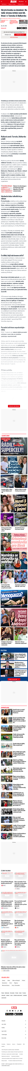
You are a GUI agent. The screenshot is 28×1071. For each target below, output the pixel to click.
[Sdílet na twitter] (20, 28)
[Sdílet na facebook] (18, 28)
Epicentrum (4, 982)
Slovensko (12, 993)
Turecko (24, 993)
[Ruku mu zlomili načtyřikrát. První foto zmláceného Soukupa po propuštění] (6, 819)
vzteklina (25, 995)
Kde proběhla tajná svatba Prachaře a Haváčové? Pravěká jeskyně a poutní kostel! (19, 754)
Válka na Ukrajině (16, 980)
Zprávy (3, 980)
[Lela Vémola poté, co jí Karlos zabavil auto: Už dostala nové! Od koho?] (6, 795)
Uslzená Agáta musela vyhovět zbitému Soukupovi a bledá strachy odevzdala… (19, 786)
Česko (2, 993)
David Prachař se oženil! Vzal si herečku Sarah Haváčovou (19, 711)
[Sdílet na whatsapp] (24, 28)
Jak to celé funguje (14, 37)
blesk (20, 993)
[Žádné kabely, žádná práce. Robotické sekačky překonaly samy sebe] (6, 770)
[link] (7, 1011)
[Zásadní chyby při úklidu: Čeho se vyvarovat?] (6, 746)
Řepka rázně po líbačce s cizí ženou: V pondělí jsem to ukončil (19, 777)
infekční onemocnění (18, 995)
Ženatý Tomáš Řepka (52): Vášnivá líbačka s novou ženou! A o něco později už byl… (19, 720)
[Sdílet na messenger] (22, 28)
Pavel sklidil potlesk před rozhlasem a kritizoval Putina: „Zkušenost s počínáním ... (21, 673)
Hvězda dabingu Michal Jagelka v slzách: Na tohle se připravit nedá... (19, 810)
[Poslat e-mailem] (26, 28)
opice (11, 995)
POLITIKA (4, 650)
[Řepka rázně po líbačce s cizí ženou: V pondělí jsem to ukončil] (6, 779)
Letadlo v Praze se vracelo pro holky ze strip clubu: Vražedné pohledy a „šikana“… (19, 827)
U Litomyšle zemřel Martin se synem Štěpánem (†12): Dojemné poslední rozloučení (19, 728)
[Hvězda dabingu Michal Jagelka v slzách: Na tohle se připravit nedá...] (6, 811)
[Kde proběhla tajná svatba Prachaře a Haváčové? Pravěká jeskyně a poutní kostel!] (6, 754)
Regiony (16, 982)
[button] (9, 1014)
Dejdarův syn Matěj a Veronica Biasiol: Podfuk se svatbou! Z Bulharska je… (19, 761)
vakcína (7, 995)
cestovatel (3, 997)
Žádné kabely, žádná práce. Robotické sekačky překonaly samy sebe (19, 769)
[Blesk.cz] (13, 1)
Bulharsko (7, 993)
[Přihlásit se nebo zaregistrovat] (26, 1)
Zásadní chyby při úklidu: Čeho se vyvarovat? (19, 744)
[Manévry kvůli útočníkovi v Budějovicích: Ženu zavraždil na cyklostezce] (6, 836)
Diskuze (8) (3, 28)
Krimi (11, 982)
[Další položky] (26, 4)
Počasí (23, 980)
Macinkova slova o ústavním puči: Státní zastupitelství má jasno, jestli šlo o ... (20, 664)
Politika (2, 659)
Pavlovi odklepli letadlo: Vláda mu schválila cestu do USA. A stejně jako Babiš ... (20, 656)
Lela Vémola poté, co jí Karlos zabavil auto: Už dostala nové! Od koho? (18, 794)
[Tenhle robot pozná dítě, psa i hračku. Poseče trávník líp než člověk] (6, 737)
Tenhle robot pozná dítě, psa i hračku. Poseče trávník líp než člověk (19, 735)
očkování (3, 995)
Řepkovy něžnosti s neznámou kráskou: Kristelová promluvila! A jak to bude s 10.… (19, 803)
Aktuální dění (5, 977)
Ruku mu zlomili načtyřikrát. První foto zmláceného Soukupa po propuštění (19, 819)
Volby (8, 980)
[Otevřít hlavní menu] (1, 1)
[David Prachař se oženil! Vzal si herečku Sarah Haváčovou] (6, 712)
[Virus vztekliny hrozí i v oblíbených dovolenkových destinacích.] (4, 21)
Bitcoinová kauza (5, 985)
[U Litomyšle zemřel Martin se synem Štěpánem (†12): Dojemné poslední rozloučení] (6, 728)
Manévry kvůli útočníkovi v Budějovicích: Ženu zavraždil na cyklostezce (19, 835)
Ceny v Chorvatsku (16, 985)
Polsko (16, 993)
